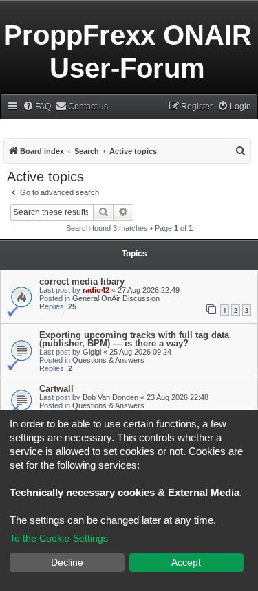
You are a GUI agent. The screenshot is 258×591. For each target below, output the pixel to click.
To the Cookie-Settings (59, 538)
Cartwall (56, 388)
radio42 (96, 290)
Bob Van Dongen (110, 397)
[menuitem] (37, 107)
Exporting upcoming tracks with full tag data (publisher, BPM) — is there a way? (134, 339)
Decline (67, 562)
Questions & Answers (108, 360)
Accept (186, 562)
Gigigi (92, 352)
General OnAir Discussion (116, 298)
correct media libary (82, 281)
